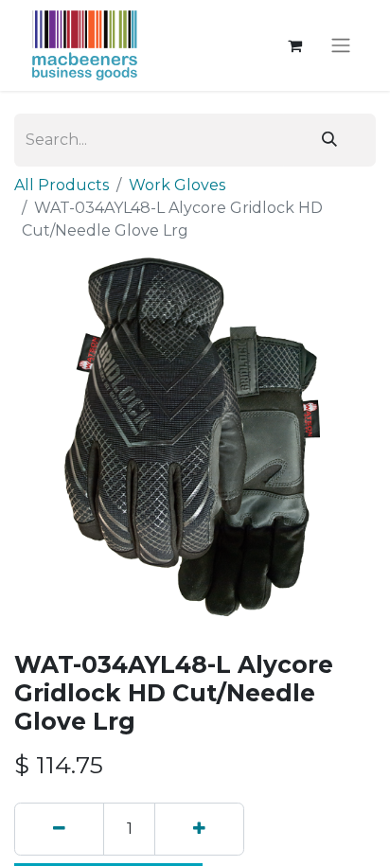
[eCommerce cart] (294, 45)
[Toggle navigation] (341, 46)
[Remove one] (59, 829)
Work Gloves (177, 185)
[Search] (329, 140)
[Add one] (199, 829)
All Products (61, 185)
